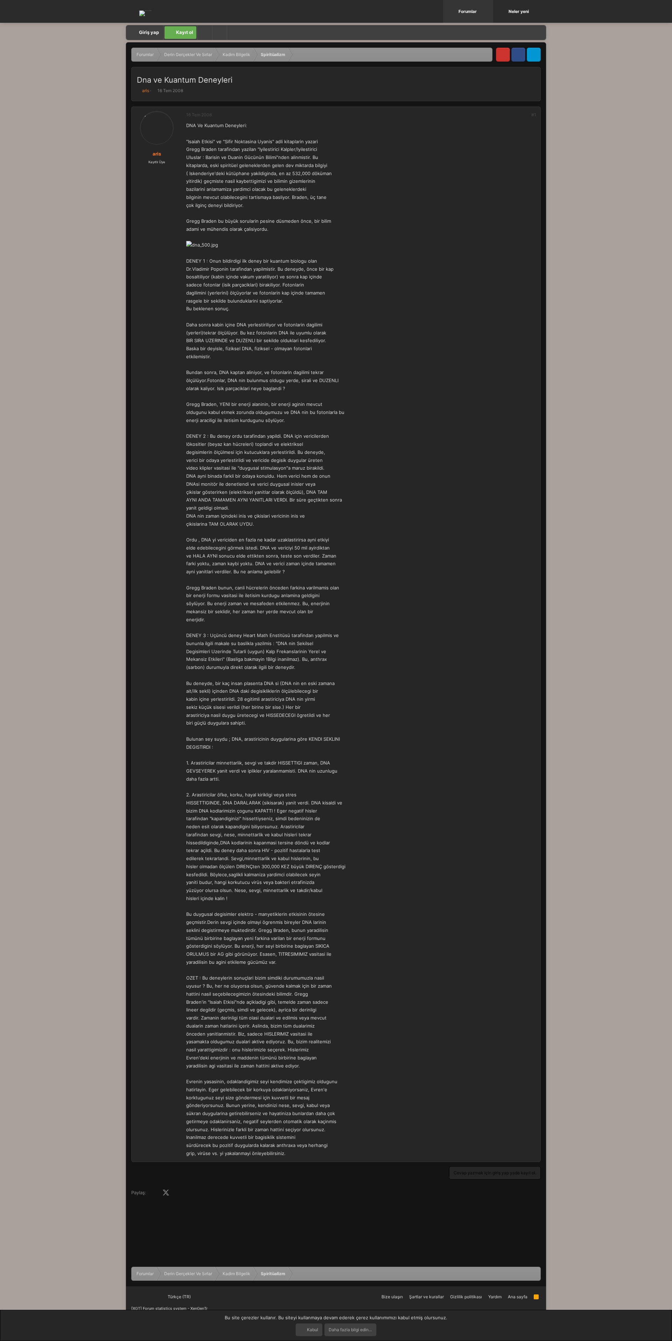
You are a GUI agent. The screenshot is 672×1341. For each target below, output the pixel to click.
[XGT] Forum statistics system (169, 1308)
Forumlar (467, 11)
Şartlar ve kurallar (426, 1296)
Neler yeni (519, 11)
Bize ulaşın (392, 1296)
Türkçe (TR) (179, 1296)
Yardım (495, 1296)
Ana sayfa (517, 1296)
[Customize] (204, 32)
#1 (533, 114)
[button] (488, 11)
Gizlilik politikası (466, 1296)
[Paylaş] (524, 115)
